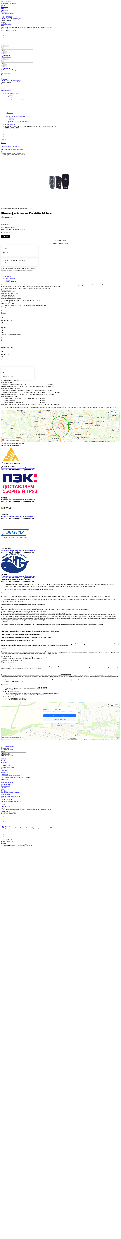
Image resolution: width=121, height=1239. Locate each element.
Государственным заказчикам (10, 776)
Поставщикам (5, 786)
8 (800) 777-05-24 (6, 17)
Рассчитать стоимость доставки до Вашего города (18, 468)
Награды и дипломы (7, 767)
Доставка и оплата (10, 281)
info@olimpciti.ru (6, 24)
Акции (3, 760)
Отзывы (7, 280)
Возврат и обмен (6, 784)
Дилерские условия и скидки (10, 792)
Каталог (3, 759)
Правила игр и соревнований (10, 796)
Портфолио (4, 791)
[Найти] (5, 52)
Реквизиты (4, 774)
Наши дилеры (5, 794)
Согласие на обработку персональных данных (16, 777)
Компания (4, 762)
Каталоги (4, 770)
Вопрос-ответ (5, 789)
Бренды (3, 787)
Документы (4, 772)
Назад (11, 95)
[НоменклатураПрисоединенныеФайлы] (59, 182)
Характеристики (10, 278)
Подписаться (5, 753)
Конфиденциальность (8, 841)
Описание (8, 276)
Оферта (3, 843)
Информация (5, 779)
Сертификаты (5, 765)
